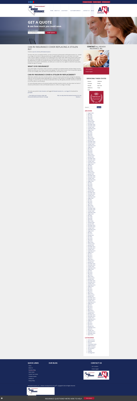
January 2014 (91, 313)
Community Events (92, 344)
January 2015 (91, 296)
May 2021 (90, 202)
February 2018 (91, 243)
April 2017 (90, 258)
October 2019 (91, 228)
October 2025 (91, 127)
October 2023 (91, 161)
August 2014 (91, 303)
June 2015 (90, 289)
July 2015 (90, 288)
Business (90, 342)
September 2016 (91, 268)
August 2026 (91, 113)
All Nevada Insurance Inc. (58, 91)
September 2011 (91, 332)
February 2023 (91, 172)
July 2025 (90, 131)
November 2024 (91, 143)
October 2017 (91, 249)
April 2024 (90, 152)
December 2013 (91, 315)
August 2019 (91, 231)
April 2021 (90, 204)
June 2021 (90, 201)
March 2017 (90, 259)
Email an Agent (97, 2)
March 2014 (90, 310)
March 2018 (90, 242)
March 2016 (90, 276)
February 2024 (91, 155)
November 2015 (91, 282)
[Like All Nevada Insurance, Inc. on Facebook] (29, 2)
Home (51, 10)
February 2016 (91, 278)
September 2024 (91, 145)
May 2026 (90, 117)
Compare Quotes (87, 2)
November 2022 (91, 177)
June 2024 (90, 150)
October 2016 (91, 266)
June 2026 (90, 116)
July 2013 (90, 322)
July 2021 (90, 199)
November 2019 (91, 226)
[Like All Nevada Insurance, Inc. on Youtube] (33, 2)
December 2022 (91, 175)
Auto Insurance (42, 91)
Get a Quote (89, 398)
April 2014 (90, 309)
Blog (92, 10)
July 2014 (90, 305)
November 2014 (91, 299)
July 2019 (90, 232)
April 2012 (90, 329)
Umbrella (90, 351)
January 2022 (91, 191)
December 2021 (91, 192)
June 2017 (90, 255)
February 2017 (91, 261)
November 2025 (91, 125)
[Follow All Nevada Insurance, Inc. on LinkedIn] (32, 2)
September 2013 (91, 319)
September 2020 (91, 212)
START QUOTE (51, 32)
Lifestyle (90, 350)
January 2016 (91, 279)
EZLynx (54, 385)
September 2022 (91, 179)
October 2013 (91, 317)
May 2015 (90, 290)
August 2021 (91, 198)
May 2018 (90, 239)
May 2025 (90, 134)
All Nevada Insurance (46, 51)
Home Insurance (91, 347)
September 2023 (91, 162)
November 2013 (91, 316)
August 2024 (91, 147)
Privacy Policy (32, 380)
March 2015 (90, 293)
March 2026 (90, 120)
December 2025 (91, 124)
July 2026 (90, 114)
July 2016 (90, 270)
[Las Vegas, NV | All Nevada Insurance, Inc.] (37, 10)
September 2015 (91, 285)
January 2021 (91, 206)
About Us (57, 10)
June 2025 (90, 133)
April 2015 (90, 292)
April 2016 (90, 275)
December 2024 (91, 141)
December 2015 (91, 280)
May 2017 (90, 256)
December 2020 (91, 208)
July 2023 (90, 165)
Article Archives (91, 340)
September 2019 (91, 229)
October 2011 (91, 330)
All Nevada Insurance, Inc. (34, 385)
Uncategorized (91, 352)
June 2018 (90, 238)
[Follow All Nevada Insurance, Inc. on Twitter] (30, 2)
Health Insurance (92, 345)
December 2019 (91, 225)
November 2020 (91, 209)
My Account (106, 2)
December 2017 (91, 246)
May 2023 (90, 168)
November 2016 (91, 265)
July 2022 (90, 182)
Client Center (31, 372)
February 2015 (91, 295)
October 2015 (91, 283)
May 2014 (90, 307)
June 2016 (90, 272)
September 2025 (91, 128)
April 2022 (90, 187)
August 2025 (91, 130)
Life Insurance (91, 348)
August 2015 (91, 286)
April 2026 (90, 118)
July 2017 (90, 253)
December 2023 (91, 158)
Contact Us (86, 10)
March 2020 (90, 221)
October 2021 (91, 195)
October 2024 (91, 144)
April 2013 (90, 324)
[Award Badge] (96, 97)
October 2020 (91, 211)
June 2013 (90, 323)
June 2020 (90, 216)
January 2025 (91, 140)
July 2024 (90, 148)
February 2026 (91, 121)
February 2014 (91, 312)
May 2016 (90, 273)
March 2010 (90, 334)
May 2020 (90, 218)
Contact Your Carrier (33, 374)
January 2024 (91, 157)
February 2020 (91, 222)
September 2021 (91, 197)
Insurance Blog (32, 370)
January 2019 (91, 235)
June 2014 (90, 306)
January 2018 (91, 245)
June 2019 (90, 234)
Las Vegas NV (67, 91)
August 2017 (91, 252)
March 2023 (90, 171)
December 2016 (91, 263)
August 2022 (91, 181)
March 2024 (90, 154)
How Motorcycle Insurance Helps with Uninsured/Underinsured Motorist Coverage (38, 96)
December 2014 (91, 297)
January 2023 (91, 174)
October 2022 (91, 178)
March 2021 (90, 205)
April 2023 (90, 170)
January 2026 (91, 123)
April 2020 (90, 219)
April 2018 (90, 241)
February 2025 (91, 138)
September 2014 (91, 302)
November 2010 (91, 333)
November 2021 (91, 194)
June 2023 (90, 167)
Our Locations (89, 69)
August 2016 (91, 269)
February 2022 (91, 189)
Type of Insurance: (33, 30)
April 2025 (90, 135)
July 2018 (90, 236)
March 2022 (90, 188)
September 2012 (91, 327)
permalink (30, 92)
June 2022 (90, 184)
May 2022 (90, 185)
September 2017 (91, 251)
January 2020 (91, 224)
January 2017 (91, 262)
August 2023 (91, 164)
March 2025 (90, 137)
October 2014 (91, 300)
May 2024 (90, 151)
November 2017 (91, 248)
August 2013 (91, 320)
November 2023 (91, 160)
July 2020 (90, 215)
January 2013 (91, 326)
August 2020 (91, 214)
